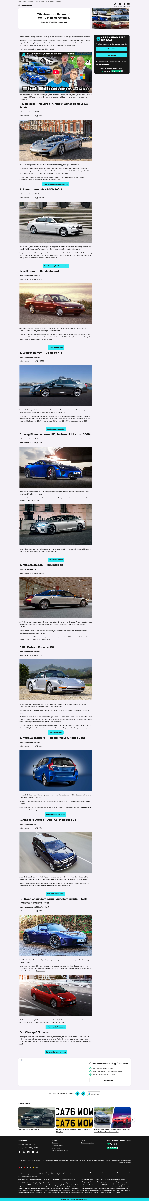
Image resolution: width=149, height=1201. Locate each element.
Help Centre (22, 1140)
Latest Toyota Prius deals (56, 1027)
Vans (47, 1)
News (52, 1)
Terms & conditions (48, 1160)
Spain (36, 1167)
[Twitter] (24, 1152)
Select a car (108, 1080)
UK (21, 1167)
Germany (28, 1167)
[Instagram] (28, 1152)
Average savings (22, 1179)
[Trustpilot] (112, 71)
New (19, 1)
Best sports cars (56, 732)
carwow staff (62, 22)
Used (24, 1)
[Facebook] (19, 1152)
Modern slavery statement (113, 1160)
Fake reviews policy (99, 1160)
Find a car (111, 49)
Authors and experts (57, 1145)
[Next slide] (133, 1120)
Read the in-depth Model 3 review (55, 184)
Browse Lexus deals (56, 560)
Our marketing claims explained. (28, 1176)
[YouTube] (33, 1152)
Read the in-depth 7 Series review (56, 266)
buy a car (70, 1039)
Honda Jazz (86, 807)
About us (54, 1140)
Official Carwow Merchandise (60, 1150)
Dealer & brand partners (87, 1143)
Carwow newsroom (57, 1148)
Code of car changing (125, 1162)
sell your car (62, 1037)
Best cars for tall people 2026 (29, 1129)
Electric (37, 1)
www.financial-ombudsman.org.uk (117, 1188)
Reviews (58, 1)
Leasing (30, 1)
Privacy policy (89, 1160)
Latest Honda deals (56, 347)
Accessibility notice (126, 1160)
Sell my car (112, 55)
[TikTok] (37, 1152)
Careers (83, 1140)
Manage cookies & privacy (61, 1160)
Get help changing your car (56, 1052)
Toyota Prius (40, 971)
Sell (42, 1)
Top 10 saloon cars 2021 (56, 429)
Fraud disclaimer (73, 1160)
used (29, 1041)
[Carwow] (25, 5)
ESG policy (82, 1160)
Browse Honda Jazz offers (55, 814)
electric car (50, 165)
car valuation (104, 64)
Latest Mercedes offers (55, 894)
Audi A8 (46, 885)
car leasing (51, 1041)
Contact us (55, 1143)
